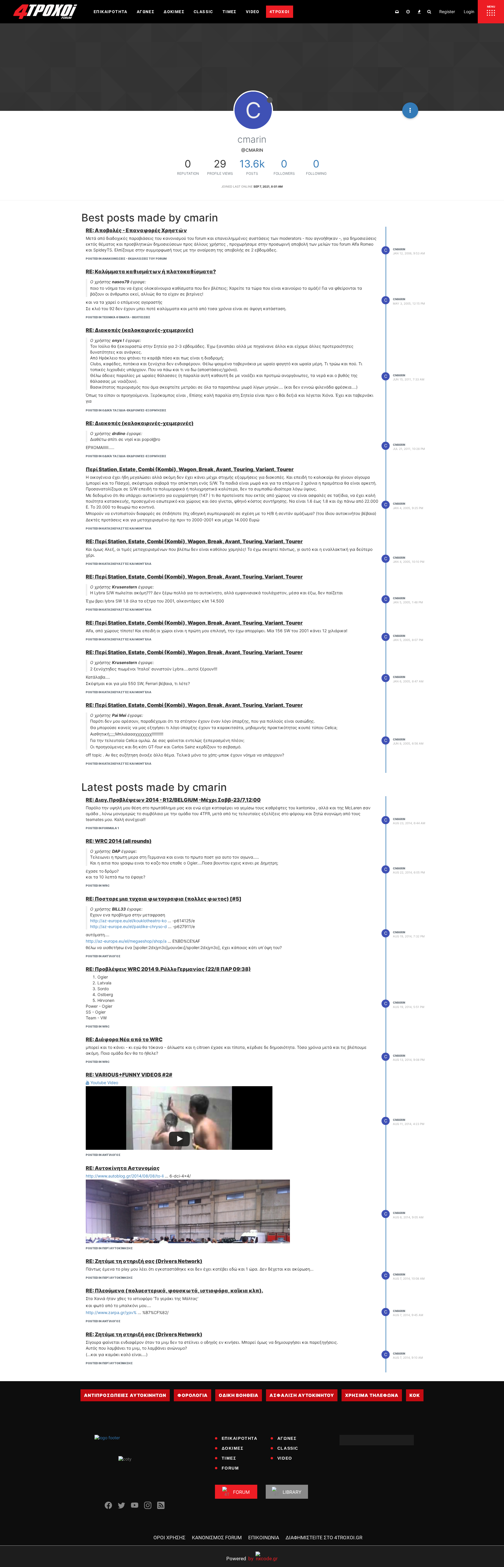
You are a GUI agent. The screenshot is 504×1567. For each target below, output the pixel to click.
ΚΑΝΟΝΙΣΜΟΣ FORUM (217, 1537)
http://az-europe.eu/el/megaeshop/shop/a (126, 941)
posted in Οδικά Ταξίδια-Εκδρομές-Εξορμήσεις (126, 410)
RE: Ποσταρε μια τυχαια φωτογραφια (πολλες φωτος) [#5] (164, 899)
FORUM (230, 1468)
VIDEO (284, 1458)
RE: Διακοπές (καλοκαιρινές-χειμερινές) (140, 330)
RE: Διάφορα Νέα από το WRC (124, 1039)
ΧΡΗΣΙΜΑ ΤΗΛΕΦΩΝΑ (371, 1395)
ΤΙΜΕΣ (229, 1458)
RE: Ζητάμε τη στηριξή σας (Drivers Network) (144, 1261)
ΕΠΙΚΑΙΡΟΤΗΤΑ (240, 1438)
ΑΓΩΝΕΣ (287, 1438)
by (239, 1558)
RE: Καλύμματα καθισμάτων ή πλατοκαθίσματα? (151, 271)
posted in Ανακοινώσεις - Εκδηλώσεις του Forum (126, 258)
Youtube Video (103, 1082)
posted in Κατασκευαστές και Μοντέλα (118, 528)
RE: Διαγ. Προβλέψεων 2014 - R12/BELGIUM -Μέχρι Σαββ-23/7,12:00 (173, 800)
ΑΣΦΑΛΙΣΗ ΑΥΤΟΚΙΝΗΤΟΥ (302, 1395)
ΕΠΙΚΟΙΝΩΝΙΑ (263, 1537)
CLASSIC (287, 1448)
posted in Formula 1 (102, 828)
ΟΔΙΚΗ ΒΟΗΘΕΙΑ (238, 1395)
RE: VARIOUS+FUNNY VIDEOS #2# (129, 1075)
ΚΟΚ (415, 1395)
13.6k (252, 164)
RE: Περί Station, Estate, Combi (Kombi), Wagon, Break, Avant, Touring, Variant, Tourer (194, 541)
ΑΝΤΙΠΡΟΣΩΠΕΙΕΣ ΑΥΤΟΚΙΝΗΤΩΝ (125, 1395)
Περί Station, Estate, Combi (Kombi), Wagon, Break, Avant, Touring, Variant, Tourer (190, 469)
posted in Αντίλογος (103, 956)
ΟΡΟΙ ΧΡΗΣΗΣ (169, 1537)
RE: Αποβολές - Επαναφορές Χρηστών (136, 230)
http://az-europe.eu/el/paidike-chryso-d (128, 926)
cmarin (399, 249)
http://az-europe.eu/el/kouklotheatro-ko (128, 920)
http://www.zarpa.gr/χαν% (111, 1312)
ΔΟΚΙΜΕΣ (233, 1448)
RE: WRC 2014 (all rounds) (119, 841)
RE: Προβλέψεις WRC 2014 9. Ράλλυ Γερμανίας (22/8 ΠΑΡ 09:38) (168, 969)
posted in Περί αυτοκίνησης (109, 1248)
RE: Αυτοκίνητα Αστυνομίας (123, 1168)
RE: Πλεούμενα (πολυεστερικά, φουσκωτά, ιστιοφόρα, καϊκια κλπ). (174, 1291)
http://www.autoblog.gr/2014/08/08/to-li (125, 1175)
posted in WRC (98, 885)
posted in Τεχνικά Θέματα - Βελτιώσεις (118, 317)
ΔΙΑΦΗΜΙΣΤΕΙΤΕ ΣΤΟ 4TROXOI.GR (324, 1537)
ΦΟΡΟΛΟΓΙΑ (192, 1395)
